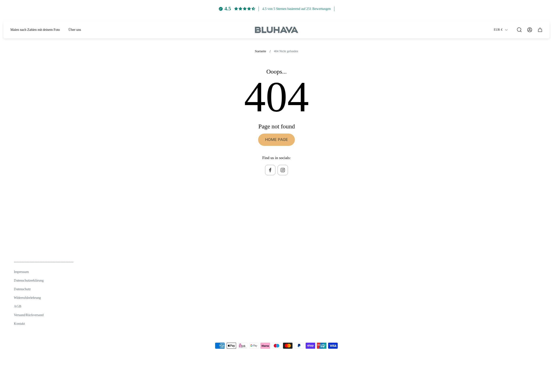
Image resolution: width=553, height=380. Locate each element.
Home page (276, 139)
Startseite (260, 51)
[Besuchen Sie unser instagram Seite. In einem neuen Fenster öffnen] (283, 170)
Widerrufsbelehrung (27, 298)
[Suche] (519, 30)
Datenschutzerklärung (29, 280)
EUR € (498, 29)
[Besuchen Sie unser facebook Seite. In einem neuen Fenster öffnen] (270, 170)
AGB (17, 306)
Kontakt (19, 323)
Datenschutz (22, 289)
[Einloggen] (529, 30)
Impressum (21, 272)
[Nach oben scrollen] (534, 368)
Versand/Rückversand (29, 315)
